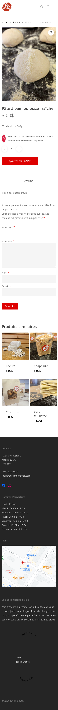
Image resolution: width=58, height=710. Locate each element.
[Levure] (15, 346)
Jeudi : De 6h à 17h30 (13, 516)
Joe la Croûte (23, 661)
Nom (5, 272)
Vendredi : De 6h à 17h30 (15, 520)
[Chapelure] (43, 346)
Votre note (8, 227)
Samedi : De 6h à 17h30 (14, 525)
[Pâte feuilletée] (43, 393)
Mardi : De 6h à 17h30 (13, 508)
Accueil (5, 22)
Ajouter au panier (19, 161)
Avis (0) (29, 180)
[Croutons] (15, 393)
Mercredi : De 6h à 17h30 (15, 512)
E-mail (6, 286)
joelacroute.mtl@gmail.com (16, 475)
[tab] (29, 181)
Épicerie (16, 22)
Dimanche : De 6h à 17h (14, 529)
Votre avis (8, 241)
